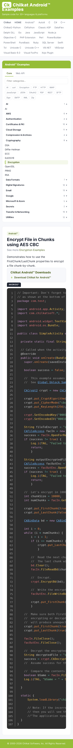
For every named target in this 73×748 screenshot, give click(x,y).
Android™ (30, 22)
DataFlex (59, 27)
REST (50, 92)
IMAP (52, 87)
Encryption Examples (32, 250)
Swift (60, 42)
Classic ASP (44, 27)
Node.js (52, 32)
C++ (63, 22)
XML (26, 97)
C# (55, 22)
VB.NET (47, 47)
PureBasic (24, 42)
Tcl (5, 47)
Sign (8, 97)
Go (19, 32)
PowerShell (9, 42)
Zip (32, 97)
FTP (35, 87)
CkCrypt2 (31, 390)
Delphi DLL (9, 32)
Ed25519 (9, 158)
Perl (41, 37)
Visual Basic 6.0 (12, 52)
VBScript (59, 47)
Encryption (24, 87)
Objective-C (10, 37)
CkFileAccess (34, 431)
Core (9, 73)
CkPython (29, 27)
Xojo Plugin (47, 52)
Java (27, 32)
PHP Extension (27, 37)
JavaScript (39, 32)
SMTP (17, 97)
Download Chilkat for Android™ (32, 277)
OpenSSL (10, 166)
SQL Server (48, 42)
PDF (42, 92)
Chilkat (7, 22)
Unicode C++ (32, 47)
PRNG (8, 170)
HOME (18, 22)
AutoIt (42, 22)
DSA (7, 145)
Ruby (36, 42)
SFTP (58, 92)
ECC (7, 153)
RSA (7, 175)
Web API (20, 73)
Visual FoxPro (31, 52)
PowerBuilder (54, 37)
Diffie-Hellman (12, 149)
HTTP (43, 87)
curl (14, 87)
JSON (22, 92)
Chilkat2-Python (12, 27)
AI (7, 87)
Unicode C (15, 47)
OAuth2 (32, 92)
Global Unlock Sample (55, 382)
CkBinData (31, 520)
